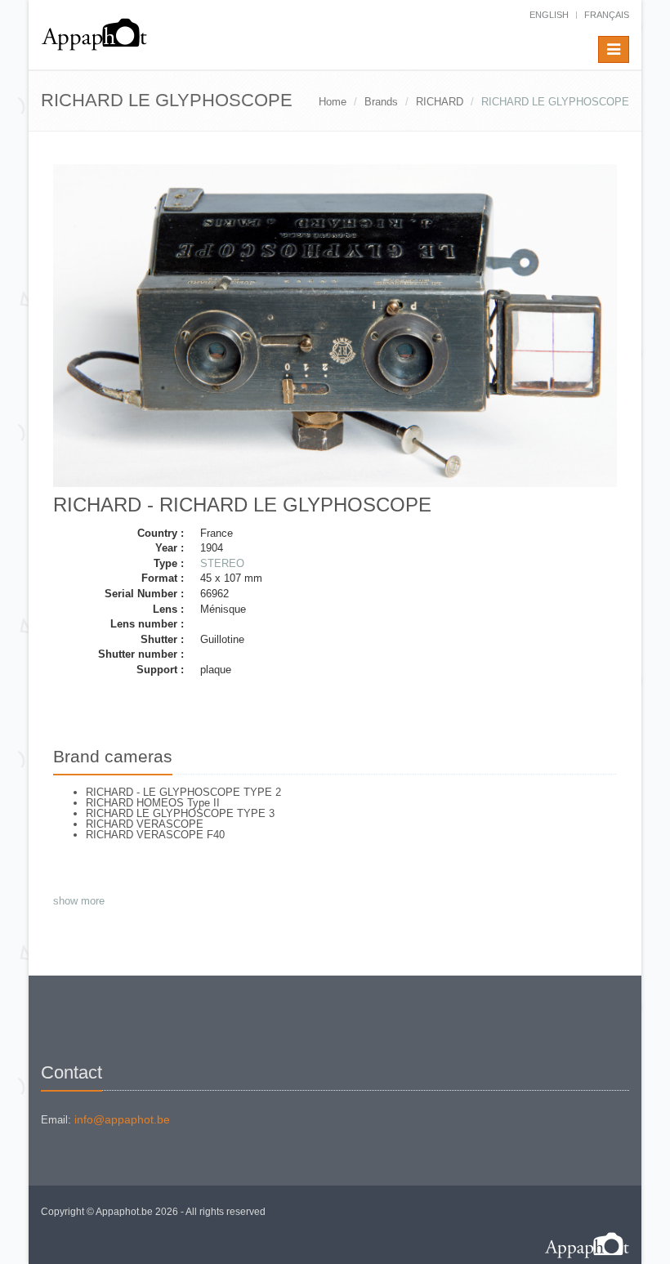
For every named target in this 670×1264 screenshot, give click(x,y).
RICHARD (439, 102)
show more (79, 901)
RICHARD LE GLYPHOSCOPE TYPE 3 (180, 813)
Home (332, 102)
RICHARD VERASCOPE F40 (155, 835)
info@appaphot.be (122, 1119)
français (606, 15)
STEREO (222, 563)
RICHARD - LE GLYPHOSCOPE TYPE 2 (183, 792)
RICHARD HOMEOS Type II (153, 803)
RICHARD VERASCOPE (144, 824)
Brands (381, 102)
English (549, 15)
